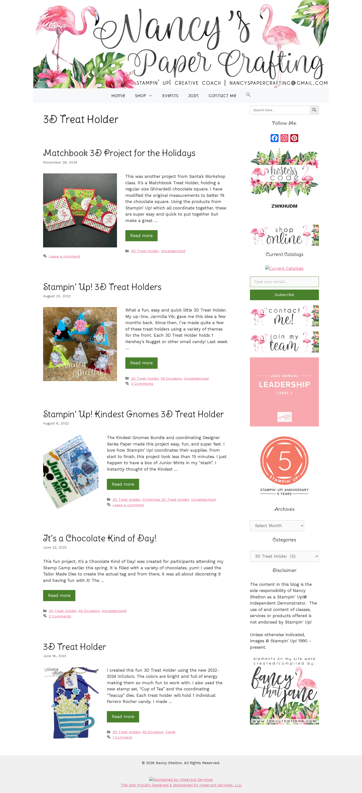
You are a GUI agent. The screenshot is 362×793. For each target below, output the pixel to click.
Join (193, 95)
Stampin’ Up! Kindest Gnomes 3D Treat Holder (133, 413)
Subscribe (284, 294)
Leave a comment (64, 256)
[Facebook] (275, 138)
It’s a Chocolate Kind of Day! (99, 538)
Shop (140, 95)
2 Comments (142, 384)
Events (170, 95)
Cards (170, 732)
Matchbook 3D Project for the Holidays (119, 152)
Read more (141, 235)
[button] (248, 95)
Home (118, 95)
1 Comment (122, 737)
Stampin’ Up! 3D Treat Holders (102, 286)
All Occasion (171, 378)
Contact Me (222, 95)
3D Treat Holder (145, 251)
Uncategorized (173, 251)
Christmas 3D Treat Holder (165, 500)
